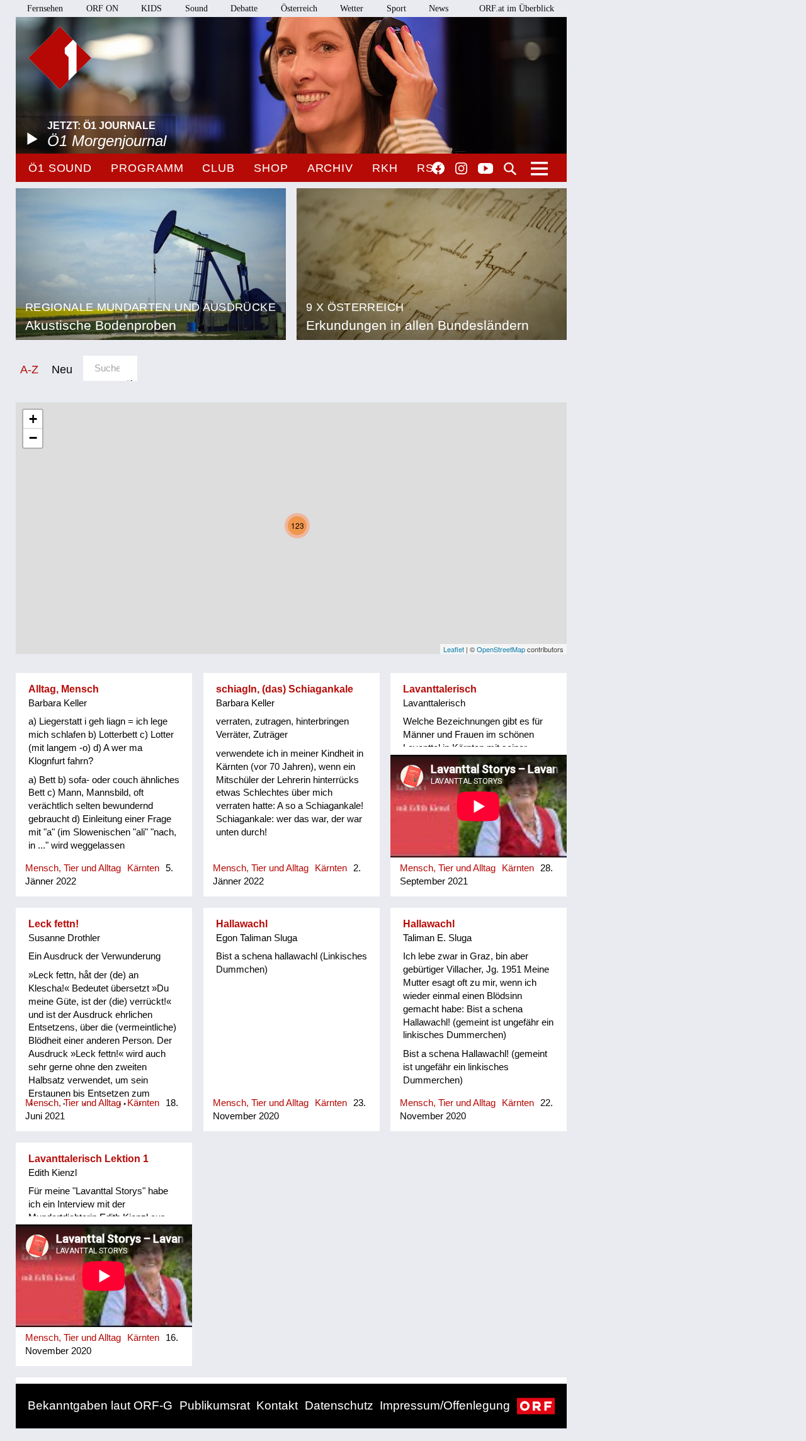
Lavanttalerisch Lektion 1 (88, 1158)
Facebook (438, 168)
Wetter (351, 8)
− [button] (33, 438)
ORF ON (102, 8)
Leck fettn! (53, 923)
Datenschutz (339, 1405)
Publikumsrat (214, 1405)
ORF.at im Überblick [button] (516, 8)
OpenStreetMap (501, 649)
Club (218, 168)
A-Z (29, 369)
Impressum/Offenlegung (445, 1405)
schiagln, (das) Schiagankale (284, 689)
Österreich (299, 8)
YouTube (485, 169)
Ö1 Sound (60, 168)
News (438, 8)
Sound (196, 8)
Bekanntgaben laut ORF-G (100, 1405)
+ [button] (33, 419)
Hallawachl (242, 923)
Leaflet (453, 649)
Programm (147, 168)
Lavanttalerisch (440, 689)
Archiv (330, 168)
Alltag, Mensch (63, 689)
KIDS (151, 8)
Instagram (461, 168)
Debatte (244, 8)
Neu (62, 369)
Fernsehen (45, 8)
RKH (385, 168)
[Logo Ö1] (59, 57)
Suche (510, 168)
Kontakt (277, 1405)
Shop (271, 168)
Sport (396, 8)
